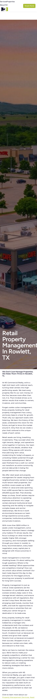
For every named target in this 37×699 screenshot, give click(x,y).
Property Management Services (15, 697)
